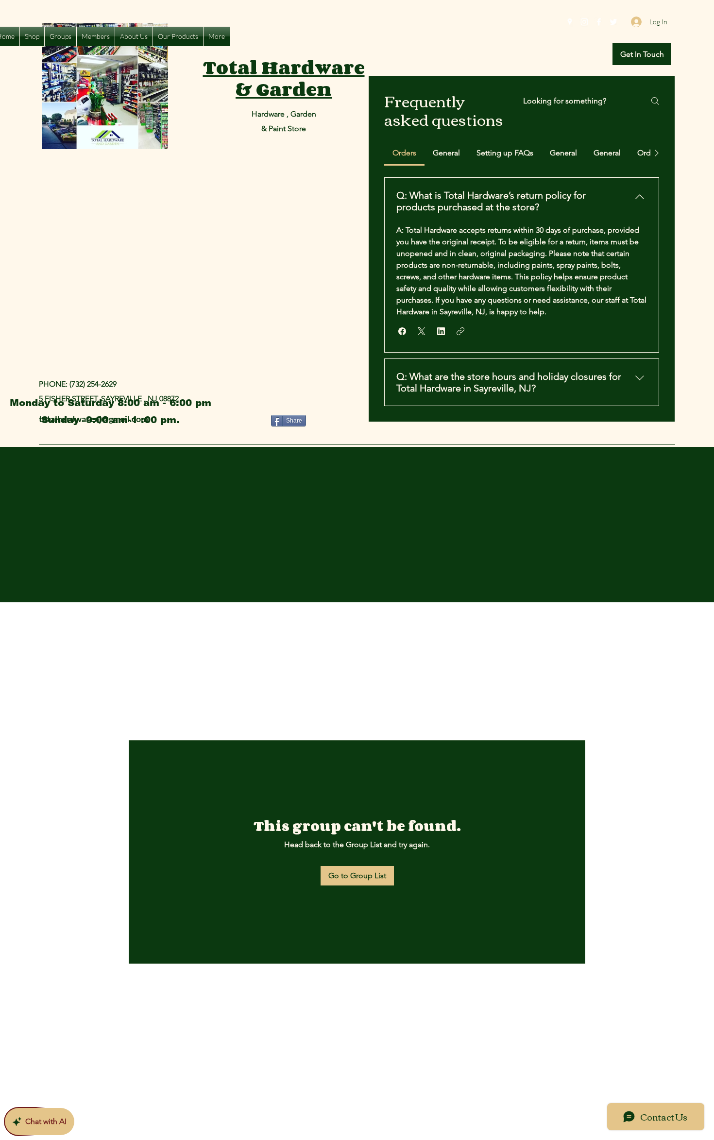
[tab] (404, 153)
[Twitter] (613, 22)
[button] (641, 54)
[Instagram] (584, 22)
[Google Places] (570, 22)
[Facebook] (599, 22)
